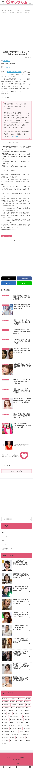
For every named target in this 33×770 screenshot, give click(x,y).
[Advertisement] (16, 31)
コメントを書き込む (16, 471)
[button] (29, 519)
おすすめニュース (7, 236)
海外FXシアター (24, 757)
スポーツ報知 (14, 136)
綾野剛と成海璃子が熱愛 (14, 72)
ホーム (8, 757)
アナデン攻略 (16, 760)
